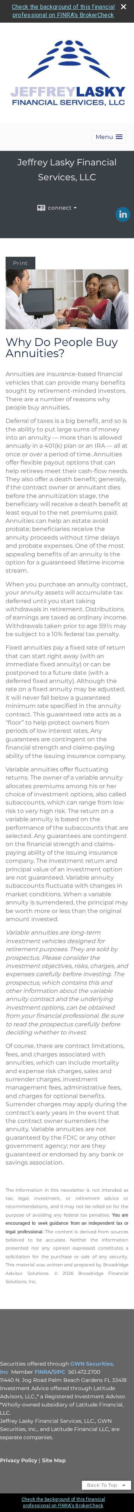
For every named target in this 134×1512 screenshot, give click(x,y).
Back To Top (103, 1485)
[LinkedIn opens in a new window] (122, 219)
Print (20, 263)
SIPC (59, 1372)
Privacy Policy (18, 1460)
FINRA (43, 1372)
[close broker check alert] (124, 7)
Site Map (54, 1460)
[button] (109, 136)
